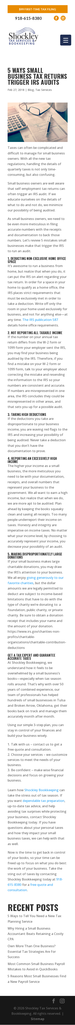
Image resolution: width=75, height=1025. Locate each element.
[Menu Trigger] (65, 40)
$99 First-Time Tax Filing (37, 9)
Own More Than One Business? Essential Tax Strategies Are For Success (32, 951)
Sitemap (37, 1019)
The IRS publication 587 (40, 320)
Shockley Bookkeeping (41, 790)
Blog (31, 90)
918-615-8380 (28, 18)
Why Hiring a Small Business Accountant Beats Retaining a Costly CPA (35, 933)
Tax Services (43, 90)
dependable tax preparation (43, 801)
